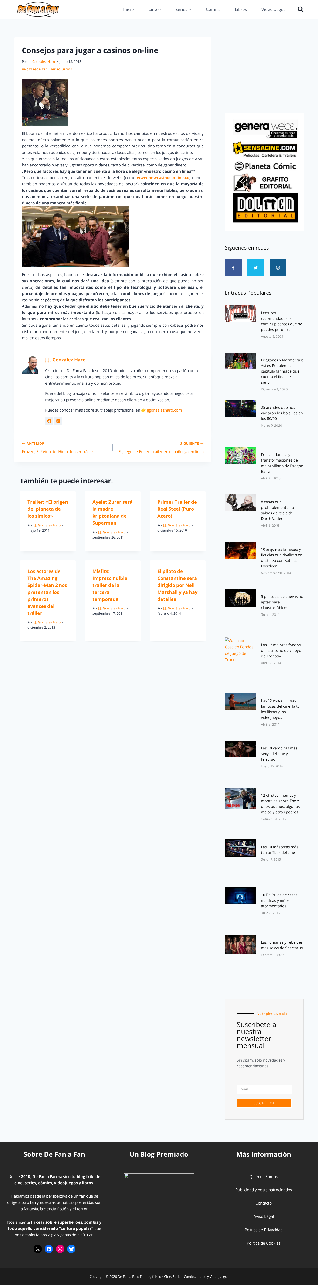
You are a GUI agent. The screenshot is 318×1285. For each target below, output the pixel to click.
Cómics (213, 9)
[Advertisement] (264, 73)
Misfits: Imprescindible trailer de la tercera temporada (109, 585)
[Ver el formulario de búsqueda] (299, 9)
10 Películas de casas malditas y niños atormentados (279, 900)
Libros (241, 9)
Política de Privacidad (264, 1229)
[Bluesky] (71, 1249)
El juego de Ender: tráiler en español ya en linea (160, 447)
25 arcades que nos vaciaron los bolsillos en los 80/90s (282, 413)
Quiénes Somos (263, 1176)
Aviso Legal (264, 1216)
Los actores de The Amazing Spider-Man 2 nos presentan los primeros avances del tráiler (47, 592)
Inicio (128, 9)
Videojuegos (273, 9)
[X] (38, 1249)
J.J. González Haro (41, 61)
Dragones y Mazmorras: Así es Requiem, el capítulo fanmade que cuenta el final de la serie (282, 371)
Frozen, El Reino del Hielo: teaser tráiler (57, 447)
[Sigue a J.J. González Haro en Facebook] (49, 421)
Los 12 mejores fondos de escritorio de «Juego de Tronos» (281, 650)
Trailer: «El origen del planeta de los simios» (47, 509)
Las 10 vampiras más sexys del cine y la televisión (279, 754)
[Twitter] (255, 267)
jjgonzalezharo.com (164, 410)
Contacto (263, 1203)
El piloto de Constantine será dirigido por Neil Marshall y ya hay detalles (177, 585)
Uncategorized (35, 69)
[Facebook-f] (233, 267)
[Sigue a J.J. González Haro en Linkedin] (58, 421)
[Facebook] (49, 1249)
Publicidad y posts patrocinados (263, 1189)
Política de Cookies (264, 1243)
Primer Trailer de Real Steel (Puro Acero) (177, 509)
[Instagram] (278, 267)
